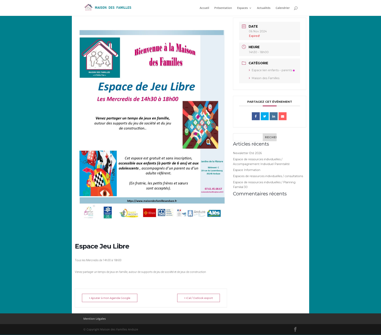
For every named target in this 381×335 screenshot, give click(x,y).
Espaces (242, 8)
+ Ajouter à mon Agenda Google (109, 297)
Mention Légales (94, 319)
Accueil (204, 8)
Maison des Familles (265, 78)
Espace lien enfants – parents (272, 70)
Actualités (263, 8)
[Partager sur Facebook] (256, 116)
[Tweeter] (265, 116)
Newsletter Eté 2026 (247, 153)
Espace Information (246, 170)
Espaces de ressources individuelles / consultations (268, 176)
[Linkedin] (274, 116)
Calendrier (283, 8)
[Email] (283, 116)
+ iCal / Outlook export (198, 297)
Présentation (223, 8)
